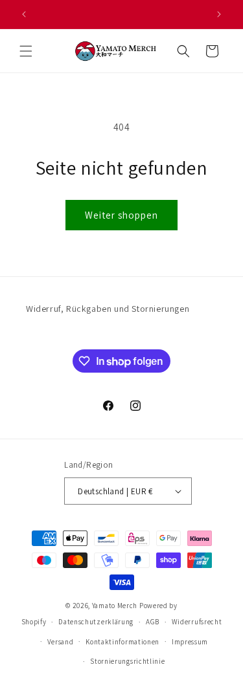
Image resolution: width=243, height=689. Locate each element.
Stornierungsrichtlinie (127, 661)
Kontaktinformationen (122, 641)
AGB (152, 621)
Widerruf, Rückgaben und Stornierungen (107, 308)
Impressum (190, 641)
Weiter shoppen (121, 215)
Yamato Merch (114, 605)
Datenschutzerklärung (95, 621)
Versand (60, 641)
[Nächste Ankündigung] (219, 14)
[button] (26, 51)
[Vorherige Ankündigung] (24, 14)
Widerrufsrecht (197, 621)
